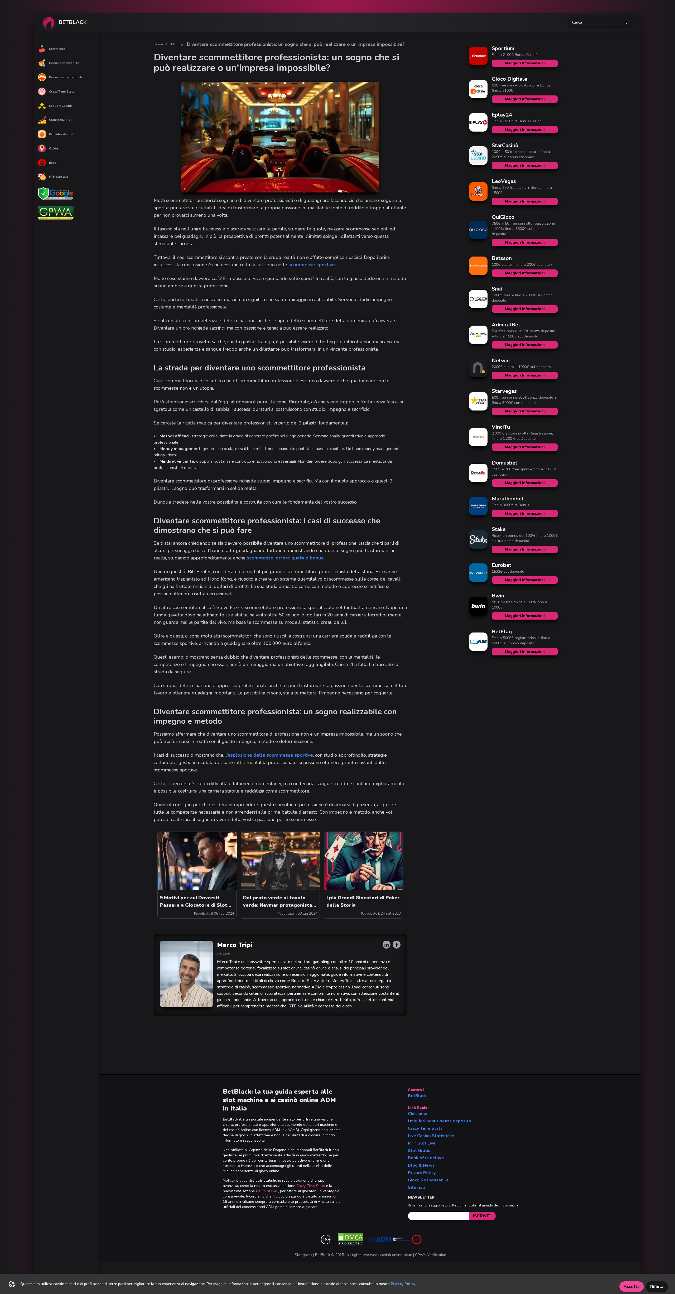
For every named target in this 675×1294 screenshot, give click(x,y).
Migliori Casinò (60, 106)
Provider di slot (61, 134)
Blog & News (421, 1165)
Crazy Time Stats (61, 91)
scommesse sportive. (312, 265)
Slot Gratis (57, 49)
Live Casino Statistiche (431, 1136)
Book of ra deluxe (426, 1158)
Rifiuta (656, 1287)
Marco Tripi (235, 945)
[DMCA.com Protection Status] (351, 1239)
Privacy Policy (422, 1173)
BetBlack (417, 1096)
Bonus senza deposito (66, 77)
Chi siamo (417, 1114)
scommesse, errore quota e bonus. (285, 558)
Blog (52, 163)
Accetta (632, 1287)
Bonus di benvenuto (64, 63)
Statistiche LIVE (61, 120)
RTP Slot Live (422, 1143)
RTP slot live (58, 177)
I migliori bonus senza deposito (439, 1121)
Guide (53, 148)
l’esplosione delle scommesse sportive (269, 755)
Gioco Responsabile (428, 1180)
